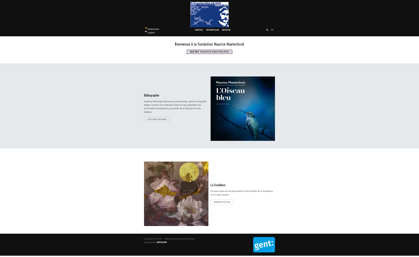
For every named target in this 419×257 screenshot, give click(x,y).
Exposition (226, 30)
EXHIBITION (199, 30)
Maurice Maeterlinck (209, 51)
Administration (222, 202)
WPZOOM (162, 242)
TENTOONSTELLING (212, 30)
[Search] (267, 29)
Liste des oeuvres (157, 119)
